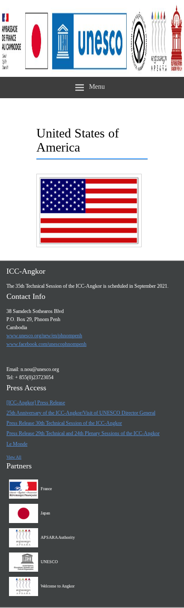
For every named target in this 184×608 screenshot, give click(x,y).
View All (13, 457)
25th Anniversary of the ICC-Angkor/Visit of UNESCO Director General (80, 413)
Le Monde (16, 444)
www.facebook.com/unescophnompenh (46, 344)
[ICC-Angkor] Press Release (35, 403)
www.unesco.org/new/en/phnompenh (44, 336)
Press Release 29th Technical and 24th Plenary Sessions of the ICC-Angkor (83, 433)
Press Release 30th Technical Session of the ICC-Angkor (64, 423)
